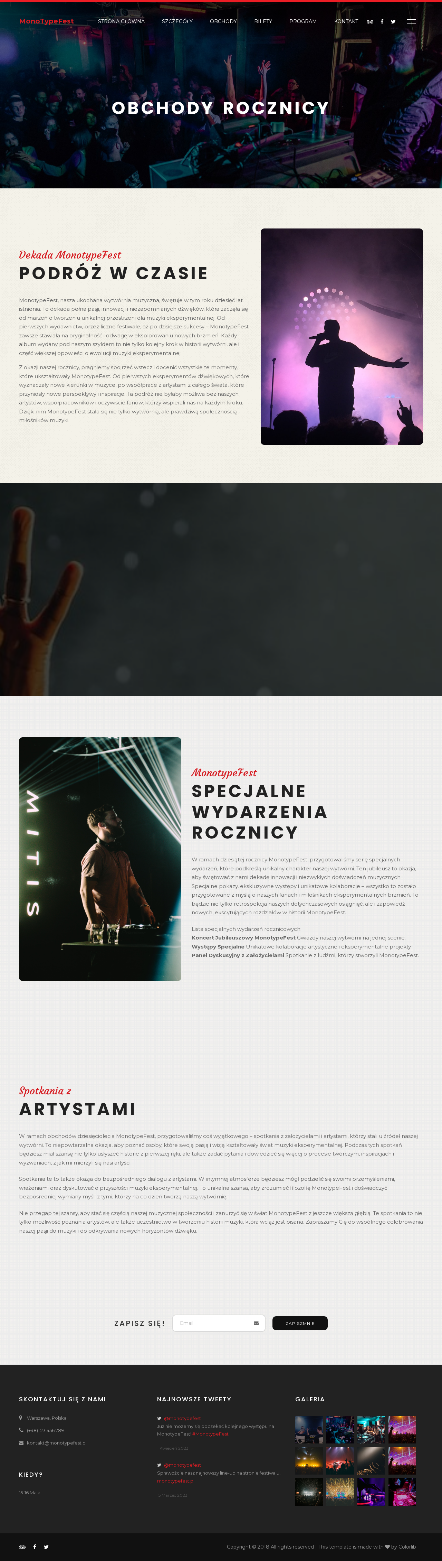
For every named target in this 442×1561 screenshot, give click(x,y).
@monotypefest (182, 1418)
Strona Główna (121, 21)
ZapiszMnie (300, 1323)
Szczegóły (177, 21)
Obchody (223, 21)
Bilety (263, 21)
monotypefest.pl (175, 1481)
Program (303, 21)
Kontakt (346, 21)
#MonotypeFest (210, 1434)
